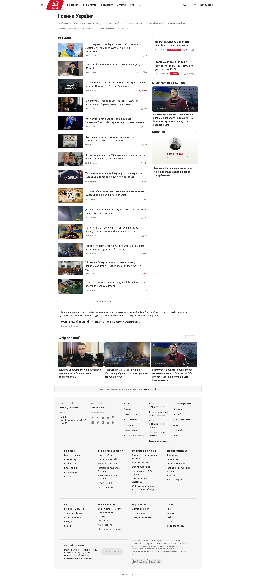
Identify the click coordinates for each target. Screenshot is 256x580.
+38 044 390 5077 (99, 407)
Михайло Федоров (90, 23)
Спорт (169, 504)
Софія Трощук (175, 154)
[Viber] (93, 422)
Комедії (68, 521)
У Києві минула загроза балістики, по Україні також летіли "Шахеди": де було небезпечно (115, 84)
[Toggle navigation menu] (42, 5)
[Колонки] (196, 131)
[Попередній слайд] (185, 337)
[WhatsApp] (103, 422)
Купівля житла (139, 513)
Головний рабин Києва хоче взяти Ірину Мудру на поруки (114, 66)
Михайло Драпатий (67, 28)
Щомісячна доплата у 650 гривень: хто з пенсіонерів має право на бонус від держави (115, 157)
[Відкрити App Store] (156, 561)
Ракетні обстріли (155, 23)
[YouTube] (103, 417)
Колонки (158, 132)
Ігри (132, 5)
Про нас (127, 404)
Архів (175, 425)
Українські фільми (73, 513)
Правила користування (133, 436)
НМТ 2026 (103, 520)
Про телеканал (130, 420)
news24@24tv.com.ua (69, 407)
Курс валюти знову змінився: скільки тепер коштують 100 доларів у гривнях (110, 139)
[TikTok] (98, 422)
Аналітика (121, 5)
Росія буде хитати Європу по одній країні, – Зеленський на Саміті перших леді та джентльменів (115, 120)
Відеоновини (70, 468)
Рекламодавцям (130, 430)
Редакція (127, 409)
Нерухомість (139, 504)
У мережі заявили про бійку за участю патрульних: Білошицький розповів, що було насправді (114, 175)
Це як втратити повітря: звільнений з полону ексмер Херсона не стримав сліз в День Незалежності (111, 48)
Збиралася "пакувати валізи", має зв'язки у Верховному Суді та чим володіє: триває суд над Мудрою (113, 266)
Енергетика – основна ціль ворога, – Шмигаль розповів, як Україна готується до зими (112, 102)
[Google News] (108, 422)
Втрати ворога (105, 487)
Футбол (170, 513)
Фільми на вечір (72, 517)
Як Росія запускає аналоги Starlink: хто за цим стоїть (172, 43)
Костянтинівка (107, 28)
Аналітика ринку (140, 509)
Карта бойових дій (88, 28)
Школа (101, 516)
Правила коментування (159, 441)
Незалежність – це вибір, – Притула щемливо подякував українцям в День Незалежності (111, 229)
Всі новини (72, 5)
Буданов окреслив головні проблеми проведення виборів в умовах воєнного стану (80, 373)
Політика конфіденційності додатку (156, 424)
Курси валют (173, 459)
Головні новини (72, 455)
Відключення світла (176, 23)
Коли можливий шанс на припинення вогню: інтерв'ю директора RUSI (174, 65)
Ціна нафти (172, 455)
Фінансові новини (175, 463)
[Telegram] (108, 417)
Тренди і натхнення (142, 517)
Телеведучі (128, 425)
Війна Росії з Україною (113, 23)
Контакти (177, 409)
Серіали (68, 526)
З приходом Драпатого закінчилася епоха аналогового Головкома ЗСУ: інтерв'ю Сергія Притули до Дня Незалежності (173, 119)
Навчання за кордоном (110, 529)
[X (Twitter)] (98, 417)
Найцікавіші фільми (74, 509)
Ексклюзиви (107, 5)
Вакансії (177, 414)
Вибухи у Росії (105, 483)
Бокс (168, 509)
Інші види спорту (175, 526)
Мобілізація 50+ (140, 462)
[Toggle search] (140, 5)
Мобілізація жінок (141, 467)
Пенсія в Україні (174, 479)
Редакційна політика (132, 414)
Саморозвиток (105, 525)
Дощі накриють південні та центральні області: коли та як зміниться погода (116, 211)
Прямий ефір (71, 463)
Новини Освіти (106, 504)
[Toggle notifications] (195, 5)
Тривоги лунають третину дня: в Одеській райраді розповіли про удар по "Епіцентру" (114, 247)
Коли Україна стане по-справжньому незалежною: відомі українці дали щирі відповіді (115, 193)
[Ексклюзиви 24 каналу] (196, 82)
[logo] (55, 5)
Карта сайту (178, 430)
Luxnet (137, 574)
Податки (170, 475)
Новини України (89, 5)
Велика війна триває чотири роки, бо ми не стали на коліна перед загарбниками (173, 172)
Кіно (66, 504)
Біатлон (170, 521)
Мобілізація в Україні (68, 23)
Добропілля (123, 28)
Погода (67, 476)
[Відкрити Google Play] (140, 561)
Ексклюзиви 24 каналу (168, 83)
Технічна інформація (182, 404)
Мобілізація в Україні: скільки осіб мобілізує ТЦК (143, 489)
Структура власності (182, 420)
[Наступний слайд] (193, 337)
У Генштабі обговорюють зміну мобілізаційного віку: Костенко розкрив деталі (115, 284)
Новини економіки (176, 450)
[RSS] (113, 422)
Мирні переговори (135, 23)
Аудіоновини (70, 472)
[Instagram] (113, 417)
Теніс (169, 517)
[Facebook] (93, 417)
